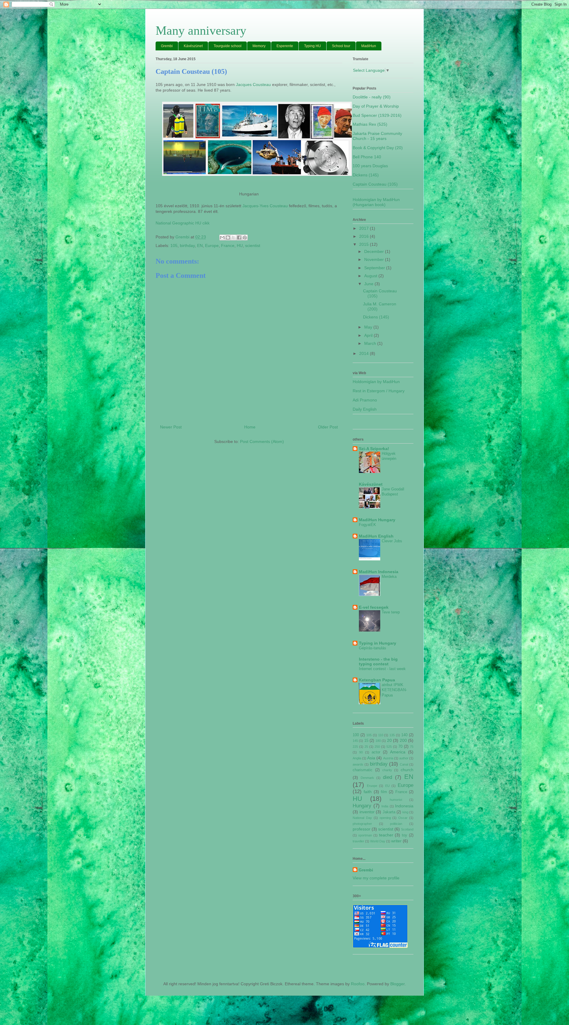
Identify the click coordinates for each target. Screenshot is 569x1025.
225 (355, 746)
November (374, 259)
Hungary (362, 806)
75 (411, 746)
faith (368, 791)
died (387, 777)
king (405, 812)
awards (358, 764)
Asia (371, 757)
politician (396, 823)
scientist (252, 245)
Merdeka (389, 576)
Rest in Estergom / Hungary (379, 390)
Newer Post (171, 427)
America (397, 752)
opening (385, 818)
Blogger (397, 983)
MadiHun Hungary (377, 519)
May (368, 327)
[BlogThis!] (228, 237)
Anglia (357, 758)
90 (361, 752)
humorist (396, 799)
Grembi (167, 46)
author (403, 758)
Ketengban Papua (377, 680)
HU (240, 245)
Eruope (372, 786)
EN (200, 245)
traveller (358, 841)
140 (404, 735)
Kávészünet (193, 46)
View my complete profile (376, 878)
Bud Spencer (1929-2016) (377, 115)
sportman (365, 835)
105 (174, 245)
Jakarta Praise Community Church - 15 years (377, 136)
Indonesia (404, 806)
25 (366, 746)
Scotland (407, 829)
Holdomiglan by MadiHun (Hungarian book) (376, 202)
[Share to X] (233, 237)
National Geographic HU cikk (183, 223)
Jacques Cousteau (253, 84)
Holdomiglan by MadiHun (376, 381)
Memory (259, 46)
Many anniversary (201, 30)
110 (380, 735)
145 (355, 740)
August (371, 275)
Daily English (365, 409)
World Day (377, 841)
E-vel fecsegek (374, 607)
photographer (362, 823)
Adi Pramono (365, 400)
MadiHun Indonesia (378, 571)
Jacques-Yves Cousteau (265, 205)
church (407, 769)
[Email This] (222, 237)
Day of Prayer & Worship (376, 106)
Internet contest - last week (382, 669)
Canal (404, 764)
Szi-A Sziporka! (374, 448)
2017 (364, 228)
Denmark (367, 777)
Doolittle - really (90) (372, 97)
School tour (341, 46)
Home (249, 427)
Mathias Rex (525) (370, 124)
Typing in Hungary (377, 643)
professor (361, 829)
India (384, 806)
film (384, 792)
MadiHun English (376, 536)
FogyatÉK (367, 524)
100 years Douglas (370, 165)
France (227, 245)
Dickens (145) (366, 175)
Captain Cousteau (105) (375, 184)
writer (396, 841)
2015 (364, 244)
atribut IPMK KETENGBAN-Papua (394, 690)
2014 (364, 353)
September (375, 267)
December (374, 251)
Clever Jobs (392, 541)
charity (387, 770)
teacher (386, 835)
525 (389, 746)
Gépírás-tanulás (372, 648)
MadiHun (368, 46)
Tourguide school (228, 46)
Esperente (284, 46)
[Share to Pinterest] (245, 237)
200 (403, 740)
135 (392, 735)
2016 (364, 236)
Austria (388, 758)
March (370, 343)
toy (404, 835)
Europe (212, 245)
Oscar (402, 818)
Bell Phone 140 (367, 156)
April (369, 335)
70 (400, 747)
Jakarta (389, 812)
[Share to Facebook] (239, 237)
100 (356, 735)
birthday (187, 245)
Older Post (328, 427)
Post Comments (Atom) (262, 441)
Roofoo (358, 983)
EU (387, 786)
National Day (362, 818)
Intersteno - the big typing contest (378, 661)
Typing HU (312, 46)
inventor (367, 811)
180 (378, 740)
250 (377, 746)
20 (389, 740)
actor (376, 752)
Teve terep (391, 612)
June (369, 283)
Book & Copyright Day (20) (378, 147)
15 (366, 741)
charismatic (363, 770)
